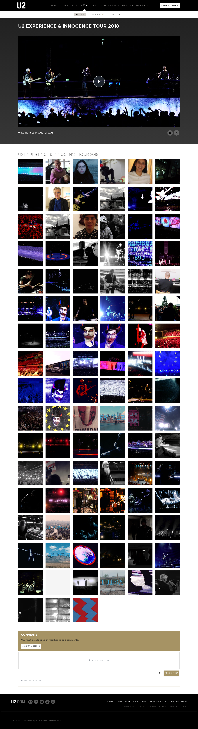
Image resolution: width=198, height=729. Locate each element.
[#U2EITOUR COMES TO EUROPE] (167, 402)
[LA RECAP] (58, 539)
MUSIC (127, 702)
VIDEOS (116, 14)
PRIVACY (162, 707)
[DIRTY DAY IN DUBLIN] (140, 211)
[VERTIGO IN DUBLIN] (167, 211)
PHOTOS (96, 14)
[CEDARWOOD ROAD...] (140, 457)
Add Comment (171, 673)
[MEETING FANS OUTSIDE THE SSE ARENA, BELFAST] (112, 238)
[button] (142, 5)
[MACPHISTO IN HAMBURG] (58, 320)
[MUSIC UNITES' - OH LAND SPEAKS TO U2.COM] (58, 183)
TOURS (118, 702)
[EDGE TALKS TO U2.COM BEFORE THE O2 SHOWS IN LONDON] (112, 211)
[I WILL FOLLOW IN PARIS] (30, 402)
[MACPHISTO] (167, 457)
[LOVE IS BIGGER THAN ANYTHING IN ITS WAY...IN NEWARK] (58, 457)
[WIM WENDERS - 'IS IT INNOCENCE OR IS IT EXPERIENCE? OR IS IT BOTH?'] (58, 211)
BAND (144, 702)
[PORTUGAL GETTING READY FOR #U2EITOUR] (112, 375)
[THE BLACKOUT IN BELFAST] (167, 238)
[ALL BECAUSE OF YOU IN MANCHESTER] (112, 265)
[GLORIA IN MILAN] (30, 293)
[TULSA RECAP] (112, 594)
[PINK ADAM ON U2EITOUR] (85, 430)
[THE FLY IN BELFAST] (140, 238)
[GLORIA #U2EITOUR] (167, 539)
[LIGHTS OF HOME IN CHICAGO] (85, 539)
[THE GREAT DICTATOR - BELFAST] (30, 265)
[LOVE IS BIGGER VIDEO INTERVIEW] (85, 183)
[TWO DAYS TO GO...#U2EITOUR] (167, 594)
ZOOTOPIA (174, 702)
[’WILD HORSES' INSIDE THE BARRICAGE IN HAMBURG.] (85, 320)
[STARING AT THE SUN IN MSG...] (85, 457)
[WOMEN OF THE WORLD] (30, 567)
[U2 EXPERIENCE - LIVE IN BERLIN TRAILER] (30, 183)
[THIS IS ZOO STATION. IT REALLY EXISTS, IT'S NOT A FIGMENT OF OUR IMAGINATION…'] (167, 183)
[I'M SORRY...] (112, 402)
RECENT (80, 14)
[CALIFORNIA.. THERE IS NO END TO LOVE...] (140, 539)
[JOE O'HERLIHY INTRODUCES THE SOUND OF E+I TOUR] (30, 539)
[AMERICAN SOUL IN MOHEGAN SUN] (167, 430)
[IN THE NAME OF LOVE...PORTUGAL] (58, 348)
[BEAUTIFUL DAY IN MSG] (30, 457)
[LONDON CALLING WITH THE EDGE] (85, 265)
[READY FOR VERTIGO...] (30, 594)
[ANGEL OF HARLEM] (140, 484)
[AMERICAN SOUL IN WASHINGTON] (58, 484)
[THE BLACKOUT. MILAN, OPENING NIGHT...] (85, 293)
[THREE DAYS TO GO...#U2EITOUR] (30, 622)
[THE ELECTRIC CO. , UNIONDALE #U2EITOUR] (30, 512)
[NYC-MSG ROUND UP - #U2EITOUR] (112, 430)
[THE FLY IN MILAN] (140, 265)
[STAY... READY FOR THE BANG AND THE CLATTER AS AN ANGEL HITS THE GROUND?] (140, 293)
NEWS (110, 702)
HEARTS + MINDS (158, 702)
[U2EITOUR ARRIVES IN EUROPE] (58, 430)
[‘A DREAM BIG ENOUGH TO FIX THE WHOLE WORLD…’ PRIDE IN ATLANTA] (140, 512)
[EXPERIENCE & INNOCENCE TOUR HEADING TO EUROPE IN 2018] (85, 622)
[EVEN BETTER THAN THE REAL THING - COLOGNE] (140, 402)
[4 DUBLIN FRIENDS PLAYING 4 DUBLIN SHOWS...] (58, 238)
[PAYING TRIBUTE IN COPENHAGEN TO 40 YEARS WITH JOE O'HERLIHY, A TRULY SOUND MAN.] (30, 348)
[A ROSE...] (140, 567)
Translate (181, 707)
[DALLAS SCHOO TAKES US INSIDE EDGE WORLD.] (112, 293)
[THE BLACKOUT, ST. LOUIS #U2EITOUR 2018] (85, 594)
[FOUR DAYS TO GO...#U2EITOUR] (58, 622)
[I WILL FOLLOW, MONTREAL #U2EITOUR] (167, 484)
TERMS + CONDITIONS (146, 707)
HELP (171, 707)
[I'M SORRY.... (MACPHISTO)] (58, 402)
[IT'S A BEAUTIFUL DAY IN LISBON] (167, 348)
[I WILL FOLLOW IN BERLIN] (30, 430)
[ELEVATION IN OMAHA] (112, 539)
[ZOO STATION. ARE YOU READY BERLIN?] (85, 211)
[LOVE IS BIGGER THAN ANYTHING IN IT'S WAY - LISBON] (30, 375)
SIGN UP (165, 6)
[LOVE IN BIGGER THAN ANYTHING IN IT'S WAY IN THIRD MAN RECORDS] (85, 512)
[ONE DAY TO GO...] (140, 594)
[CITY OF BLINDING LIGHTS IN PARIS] (140, 375)
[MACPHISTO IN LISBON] (85, 348)
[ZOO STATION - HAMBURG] (112, 320)
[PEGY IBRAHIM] (140, 183)
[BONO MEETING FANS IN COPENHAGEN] (167, 320)
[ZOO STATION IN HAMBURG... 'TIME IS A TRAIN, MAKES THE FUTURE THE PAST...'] (30, 320)
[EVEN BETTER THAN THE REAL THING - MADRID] (140, 348)
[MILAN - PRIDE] (58, 293)
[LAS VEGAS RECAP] (58, 567)
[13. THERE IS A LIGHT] (30, 211)
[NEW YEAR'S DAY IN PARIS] (167, 375)
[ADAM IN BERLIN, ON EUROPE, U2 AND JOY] (58, 375)
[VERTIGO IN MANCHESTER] (167, 265)
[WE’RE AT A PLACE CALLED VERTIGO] (85, 402)
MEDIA (136, 702)
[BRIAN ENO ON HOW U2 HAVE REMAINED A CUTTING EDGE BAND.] (112, 183)
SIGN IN (176, 6)
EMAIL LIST (129, 707)
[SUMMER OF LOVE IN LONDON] (58, 265)
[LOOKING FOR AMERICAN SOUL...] (167, 567)
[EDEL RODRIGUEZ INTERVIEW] (140, 430)
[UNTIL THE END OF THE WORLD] (112, 457)
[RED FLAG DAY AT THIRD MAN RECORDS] (112, 512)
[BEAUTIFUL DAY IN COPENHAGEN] (140, 320)
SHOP (184, 702)
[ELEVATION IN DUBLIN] (30, 238)
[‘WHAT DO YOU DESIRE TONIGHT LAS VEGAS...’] (85, 567)
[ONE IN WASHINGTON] (30, 484)
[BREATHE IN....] (85, 484)
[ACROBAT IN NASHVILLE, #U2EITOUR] (167, 512)
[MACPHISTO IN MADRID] (112, 348)
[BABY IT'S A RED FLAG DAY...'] (112, 567)
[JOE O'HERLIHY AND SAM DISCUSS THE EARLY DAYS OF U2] (112, 485)
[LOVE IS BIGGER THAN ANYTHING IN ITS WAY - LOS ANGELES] (58, 512)
